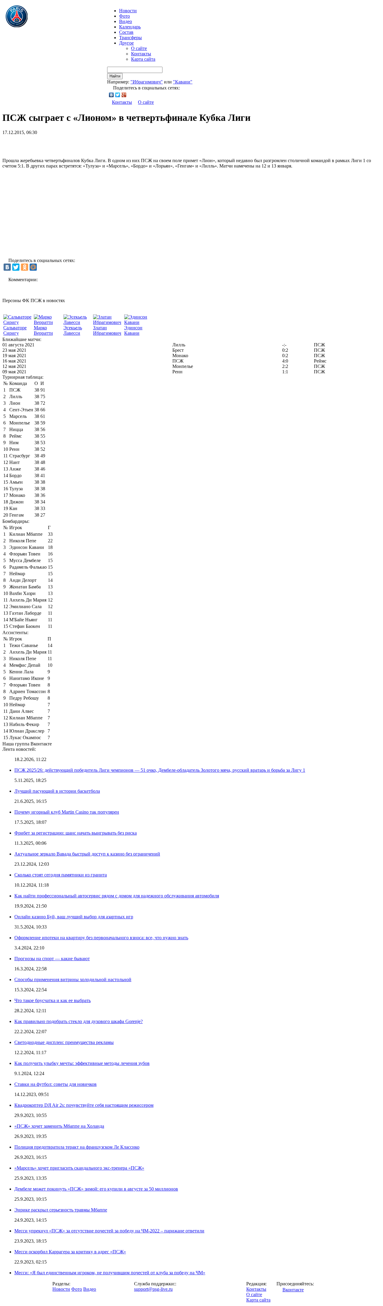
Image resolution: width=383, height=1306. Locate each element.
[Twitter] (118, 95)
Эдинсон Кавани (133, 330)
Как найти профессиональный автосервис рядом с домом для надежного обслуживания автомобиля (116, 895)
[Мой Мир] (33, 267)
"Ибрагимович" (146, 81)
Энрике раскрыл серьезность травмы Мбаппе (60, 1209)
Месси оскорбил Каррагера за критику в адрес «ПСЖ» (70, 1251)
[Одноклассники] (24, 267)
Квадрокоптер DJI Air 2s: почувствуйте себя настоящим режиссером (83, 1105)
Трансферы (130, 37)
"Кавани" (182, 81)
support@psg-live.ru (153, 1289)
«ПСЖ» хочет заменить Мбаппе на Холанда (59, 1126)
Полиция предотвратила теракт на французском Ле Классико (76, 1147)
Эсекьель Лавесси (72, 330)
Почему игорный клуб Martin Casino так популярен (66, 812)
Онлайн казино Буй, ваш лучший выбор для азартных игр (73, 916)
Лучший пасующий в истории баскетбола (57, 791)
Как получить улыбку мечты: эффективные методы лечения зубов (82, 1063)
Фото (124, 16)
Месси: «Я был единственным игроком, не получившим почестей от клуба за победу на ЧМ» (109, 1272)
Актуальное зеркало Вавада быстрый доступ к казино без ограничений (87, 853)
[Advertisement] (72, 144)
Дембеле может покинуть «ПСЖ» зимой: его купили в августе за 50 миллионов (96, 1188)
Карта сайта (143, 59)
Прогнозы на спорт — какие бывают (52, 958)
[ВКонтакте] (111, 95)
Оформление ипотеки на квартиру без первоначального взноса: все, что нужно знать (101, 937)
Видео (125, 21)
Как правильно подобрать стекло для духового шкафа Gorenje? (78, 1021)
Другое (126, 42)
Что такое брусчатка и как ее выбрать (52, 1000)
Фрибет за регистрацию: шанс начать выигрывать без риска (75, 832)
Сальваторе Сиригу (15, 330)
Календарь (130, 26)
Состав (126, 32)
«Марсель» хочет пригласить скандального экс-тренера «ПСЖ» (79, 1167)
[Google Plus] (124, 95)
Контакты (141, 53)
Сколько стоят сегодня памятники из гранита (60, 874)
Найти (115, 76)
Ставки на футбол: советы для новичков (55, 1084)
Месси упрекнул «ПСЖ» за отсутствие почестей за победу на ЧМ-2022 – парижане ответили (109, 1230)
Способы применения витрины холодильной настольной (72, 979)
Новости (61, 1289)
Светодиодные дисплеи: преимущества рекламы (64, 1042)
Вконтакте (293, 1289)
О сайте (139, 48)
